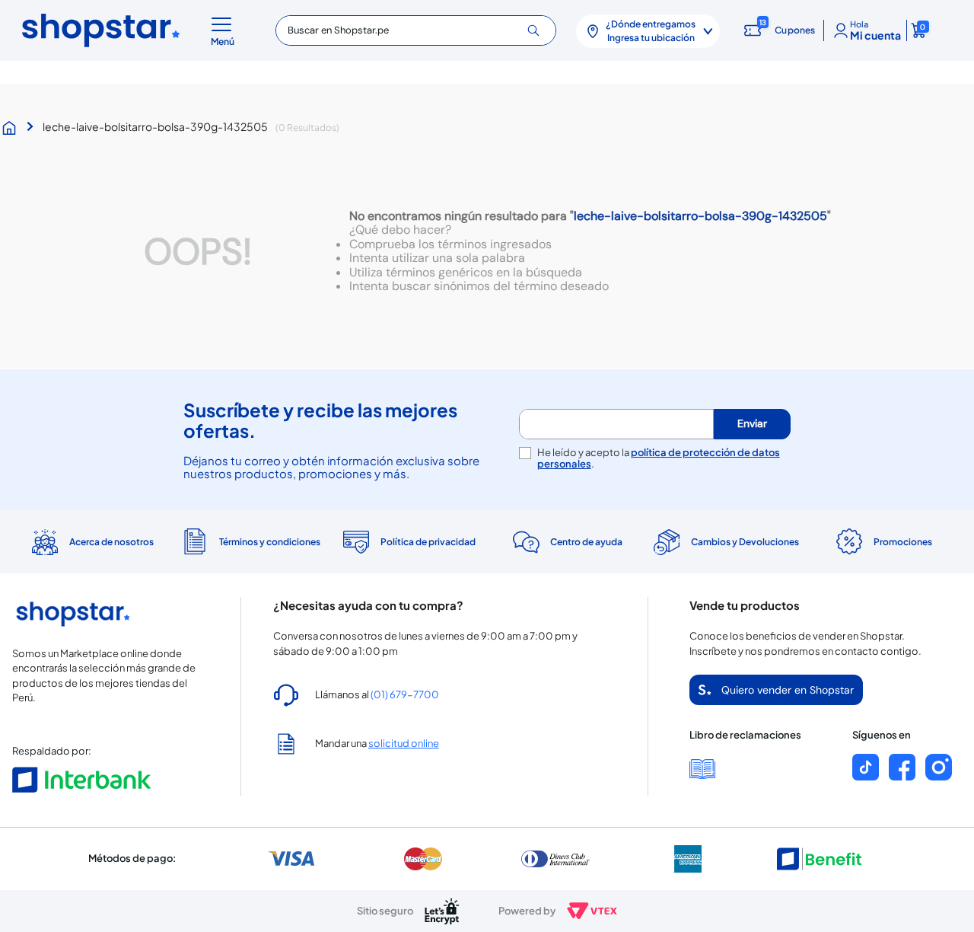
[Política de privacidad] (408, 542)
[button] (225, 30)
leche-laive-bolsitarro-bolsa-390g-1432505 (155, 126)
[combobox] (415, 30)
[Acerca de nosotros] (91, 542)
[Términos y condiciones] (249, 541)
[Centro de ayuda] (566, 541)
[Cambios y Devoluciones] (724, 542)
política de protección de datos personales (658, 458)
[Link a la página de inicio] (13, 127)
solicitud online (403, 743)
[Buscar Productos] (539, 30)
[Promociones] (883, 542)
